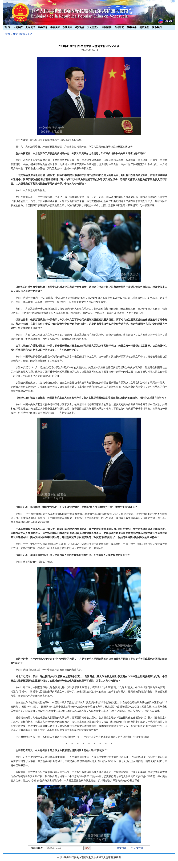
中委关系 (55, 27)
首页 (7, 34)
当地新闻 (119, 27)
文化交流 (92, 27)
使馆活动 (144, 27)
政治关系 (67, 27)
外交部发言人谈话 (22, 34)
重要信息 (43, 27)
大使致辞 (18, 27)
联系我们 (157, 27)
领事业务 (132, 27)
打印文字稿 (137, 848)
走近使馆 (30, 27)
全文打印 (122, 848)
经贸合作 (79, 27)
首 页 (7, 27)
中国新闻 (107, 27)
